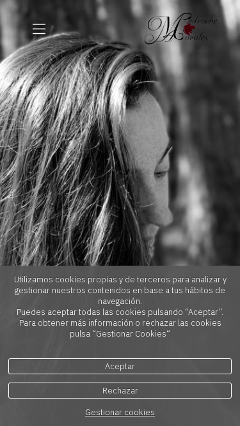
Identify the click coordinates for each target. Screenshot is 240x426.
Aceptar (120, 366)
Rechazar (120, 390)
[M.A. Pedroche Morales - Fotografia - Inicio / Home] (181, 29)
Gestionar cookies (120, 412)
